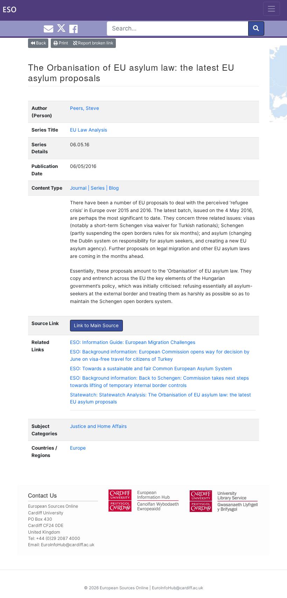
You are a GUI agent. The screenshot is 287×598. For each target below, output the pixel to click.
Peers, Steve (84, 108)
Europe (78, 448)
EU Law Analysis (88, 130)
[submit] (256, 28)
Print (63, 42)
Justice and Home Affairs (98, 426)
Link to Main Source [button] (96, 325)
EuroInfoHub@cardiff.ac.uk (67, 544)
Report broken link (95, 42)
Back (40, 42)
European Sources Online (124, 587)
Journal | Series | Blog (94, 188)
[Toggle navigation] (271, 9)
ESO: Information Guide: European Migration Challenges (132, 342)
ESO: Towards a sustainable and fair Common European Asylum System (151, 368)
